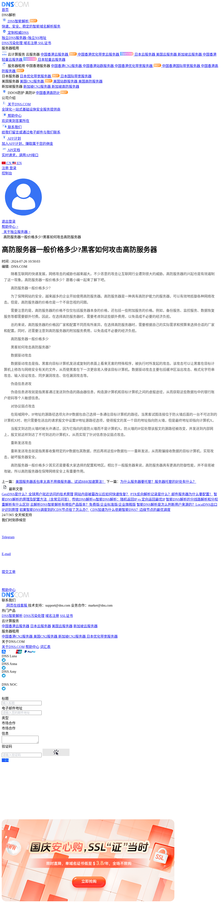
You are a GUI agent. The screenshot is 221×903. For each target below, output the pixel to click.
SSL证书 (44, 43)
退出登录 (9, 221)
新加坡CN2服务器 (37, 86)
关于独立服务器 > (16, 232)
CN (9, 163)
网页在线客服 (17, 605)
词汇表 (45, 647)
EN (19, 163)
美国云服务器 (167, 54)
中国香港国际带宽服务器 (181, 66)
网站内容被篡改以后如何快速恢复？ (101, 494)
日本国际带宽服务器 (76, 76)
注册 (5, 168)
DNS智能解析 (12, 616)
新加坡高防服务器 (65, 86)
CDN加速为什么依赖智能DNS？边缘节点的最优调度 (130, 510)
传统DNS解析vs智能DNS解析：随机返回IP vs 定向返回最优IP (118, 499)
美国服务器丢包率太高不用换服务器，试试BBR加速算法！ (61, 482)
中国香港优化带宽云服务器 (99, 54)
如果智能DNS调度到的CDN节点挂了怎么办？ (54, 510)
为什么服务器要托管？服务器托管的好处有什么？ (158, 482)
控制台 (7, 173)
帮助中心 (32, 647)
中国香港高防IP (48, 93)
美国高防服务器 (90, 81)
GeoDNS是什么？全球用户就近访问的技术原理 (37, 494)
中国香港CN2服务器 (67, 66)
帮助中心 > (10, 226)
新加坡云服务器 (190, 54)
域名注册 (31, 43)
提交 (5, 760)
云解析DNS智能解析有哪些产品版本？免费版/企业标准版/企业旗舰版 (83, 504)
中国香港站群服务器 (99, 66)
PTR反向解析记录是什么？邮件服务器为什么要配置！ (171, 494)
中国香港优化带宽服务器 (134, 66)
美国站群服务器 (65, 81)
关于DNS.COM (13, 647)
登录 (12, 168)
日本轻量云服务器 (51, 59)
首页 (5, 10)
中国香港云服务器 (55, 54)
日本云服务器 (145, 54)
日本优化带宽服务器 (36, 76)
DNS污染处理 (13, 43)
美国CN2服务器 (32, 81)
